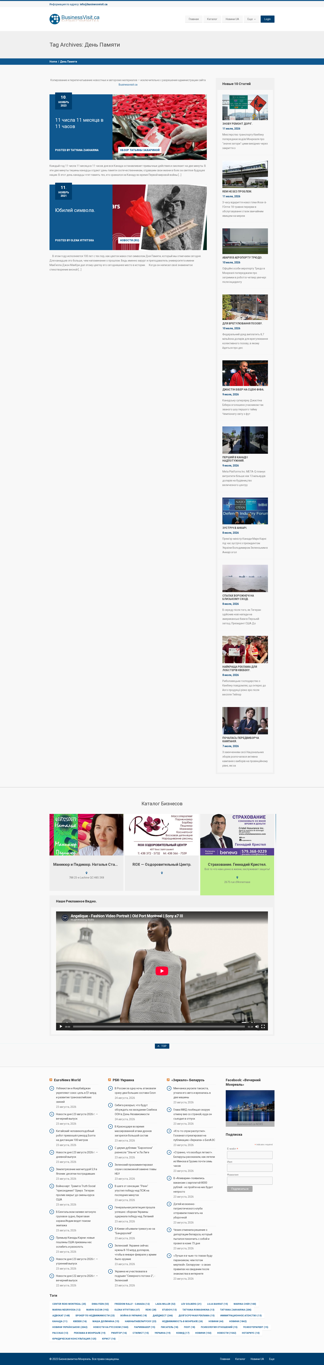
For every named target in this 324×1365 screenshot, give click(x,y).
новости (226, 1333)
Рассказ (60, 1333)
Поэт (189, 1327)
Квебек (80, 1321)
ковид (182, 1333)
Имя (229, 1161)
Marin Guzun (97, 1309)
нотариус (251, 1333)
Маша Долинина (105, 1321)
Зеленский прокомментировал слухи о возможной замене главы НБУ (135, 1169)
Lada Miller (165, 1304)
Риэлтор (119, 1333)
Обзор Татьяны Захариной (140, 150)
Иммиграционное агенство (241, 1315)
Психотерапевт (255, 1327)
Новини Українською (69, 1327)
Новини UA (232, 19)
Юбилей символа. (75, 210)
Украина (162, 1333)
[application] (162, 970)
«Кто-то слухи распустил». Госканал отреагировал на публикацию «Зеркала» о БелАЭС (194, 1135)
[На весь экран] (263, 1026)
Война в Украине (133, 1315)
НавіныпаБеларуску (140, 1321)
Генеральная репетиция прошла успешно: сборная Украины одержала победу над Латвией (135, 1212)
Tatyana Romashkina (198, 1309)
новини (203, 1333)
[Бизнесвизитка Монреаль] (75, 19)
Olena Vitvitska (127, 1309)
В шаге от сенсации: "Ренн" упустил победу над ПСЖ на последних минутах (132, 1191)
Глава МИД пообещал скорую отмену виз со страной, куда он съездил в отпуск (192, 1114)
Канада (59, 1321)
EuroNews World (67, 1080)
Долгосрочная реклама (196, 1315)
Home (53, 61)
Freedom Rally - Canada (132, 1304)
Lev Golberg (191, 1304)
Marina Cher (245, 1304)
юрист (109, 1338)
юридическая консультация (74, 1338)
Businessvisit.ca (128, 84)
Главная (194, 19)
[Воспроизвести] (61, 1026)
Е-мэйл (232, 1148)
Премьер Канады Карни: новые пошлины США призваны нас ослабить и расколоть (75, 1242)
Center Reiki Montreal (69, 1304)
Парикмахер (144, 1327)
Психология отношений (219, 1327)
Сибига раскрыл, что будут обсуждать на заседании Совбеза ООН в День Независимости (136, 1110)
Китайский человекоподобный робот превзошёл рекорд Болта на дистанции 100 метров (75, 1135)
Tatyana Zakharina (235, 1309)
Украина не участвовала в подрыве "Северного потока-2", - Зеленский (135, 1276)
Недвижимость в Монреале (182, 1321)
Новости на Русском (110, 1327)
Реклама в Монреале (89, 1333)
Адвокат (61, 1315)
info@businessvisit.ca (93, 4)
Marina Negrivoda (66, 1309)
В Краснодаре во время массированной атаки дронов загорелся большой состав (133, 1131)
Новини (215, 1321)
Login (267, 19)
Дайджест (163, 1315)
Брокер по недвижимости (95, 1315)
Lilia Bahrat (217, 1304)
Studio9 (169, 1309)
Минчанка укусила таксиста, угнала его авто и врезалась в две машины (192, 1093)
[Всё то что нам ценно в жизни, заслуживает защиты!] (162, 834)
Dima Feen (100, 1304)
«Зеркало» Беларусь (187, 1080)
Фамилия (232, 1174)
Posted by (77, 150)
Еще (250, 19)
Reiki (151, 1309)
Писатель (169, 1327)
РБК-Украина (123, 1080)
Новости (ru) (129, 240)
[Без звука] (257, 1026)
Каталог (212, 19)
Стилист (141, 1333)
